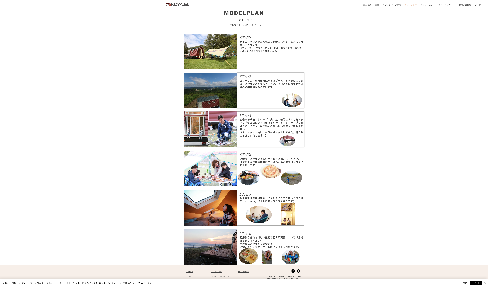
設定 (465, 283)
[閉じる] (484, 283)
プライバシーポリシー (146, 283)
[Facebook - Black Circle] (298, 271)
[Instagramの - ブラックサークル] (293, 271)
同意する (476, 283)
